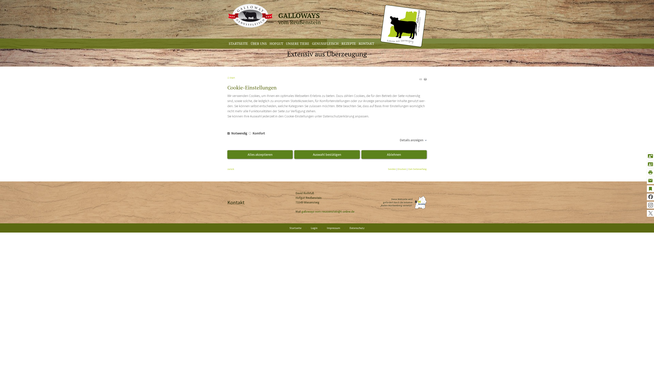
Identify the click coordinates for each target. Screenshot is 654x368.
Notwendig (239, 133)
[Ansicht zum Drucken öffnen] (425, 79)
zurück (230, 169)
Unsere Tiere (297, 43)
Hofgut (276, 43)
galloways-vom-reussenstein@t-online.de (327, 211)
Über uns (259, 43)
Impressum (333, 228)
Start (232, 77)
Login (314, 228)
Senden (392, 169)
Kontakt (366, 43)
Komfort (258, 133)
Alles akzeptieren (260, 154)
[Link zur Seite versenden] (420, 79)
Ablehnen (394, 154)
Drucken (402, 169)
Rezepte (348, 43)
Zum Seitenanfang (417, 169)
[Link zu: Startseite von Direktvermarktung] (326, 21)
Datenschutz (356, 228)
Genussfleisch (325, 43)
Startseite (238, 43)
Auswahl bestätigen (327, 154)
